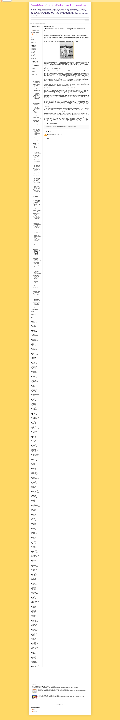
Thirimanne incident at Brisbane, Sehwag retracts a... (36, 137)
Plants (33, 559)
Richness (33, 574)
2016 (33, 54)
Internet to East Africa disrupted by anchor (36, 85)
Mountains (34, 527)
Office (33, 542)
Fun (33, 441)
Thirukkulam (34, 629)
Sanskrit (33, 582)
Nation (33, 536)
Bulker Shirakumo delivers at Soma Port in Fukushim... (36, 176)
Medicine (33, 513)
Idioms (33, 465)
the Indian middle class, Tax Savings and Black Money (36, 187)
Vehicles (33, 651)
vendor (33, 652)
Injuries (33, 468)
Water (33, 657)
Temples (33, 624)
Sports (33, 605)
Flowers (33, 435)
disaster (33, 400)
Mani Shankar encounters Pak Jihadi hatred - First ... (37, 260)
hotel (33, 464)
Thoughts (33, 633)
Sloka (33, 597)
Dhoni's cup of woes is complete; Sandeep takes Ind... (36, 104)
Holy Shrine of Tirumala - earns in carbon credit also (36, 230)
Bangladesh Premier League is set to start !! (36, 265)
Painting (33, 543)
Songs (33, 602)
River (33, 575)
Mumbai (33, 529)
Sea (33, 585)
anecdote (33, 329)
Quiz (33, 568)
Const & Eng (34, 384)
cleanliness (34, 377)
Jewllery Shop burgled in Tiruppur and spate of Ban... (37, 141)
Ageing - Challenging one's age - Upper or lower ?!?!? (36, 239)
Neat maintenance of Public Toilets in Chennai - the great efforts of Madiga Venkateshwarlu (52, 689)
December (35, 61)
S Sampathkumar (36, 30)
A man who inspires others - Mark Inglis (36, 182)
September (35, 65)
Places (33, 557)
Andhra (33, 327)
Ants (33, 334)
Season (33, 587)
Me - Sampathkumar (36, 23)
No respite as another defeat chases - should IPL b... (36, 285)
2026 (33, 39)
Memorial (33, 515)
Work (33, 663)
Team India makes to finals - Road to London (36, 111)
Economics (34, 409)
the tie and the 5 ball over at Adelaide (36, 184)
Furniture (33, 442)
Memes (33, 514)
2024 (33, 42)
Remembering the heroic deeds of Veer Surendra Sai (36, 101)
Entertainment (34, 417)
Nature (33, 537)
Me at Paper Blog (42, 23)
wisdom (33, 661)
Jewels (33, 481)
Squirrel (33, 606)
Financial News (34, 428)
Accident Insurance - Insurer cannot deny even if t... (36, 303)
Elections (33, 412)
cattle (33, 371)
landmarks (34, 488)
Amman (33, 325)
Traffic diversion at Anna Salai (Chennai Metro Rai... (36, 78)
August (34, 67)
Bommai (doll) (34, 354)
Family (33, 422)
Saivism (33, 580)
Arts (33, 338)
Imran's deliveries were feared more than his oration (36, 300)
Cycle (33, 395)
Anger (33, 330)
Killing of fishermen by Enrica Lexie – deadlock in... (37, 123)
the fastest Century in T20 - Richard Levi (36, 159)
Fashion (33, 423)
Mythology (34, 533)
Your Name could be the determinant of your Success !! (36, 194)
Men (33, 518)
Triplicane (34, 643)
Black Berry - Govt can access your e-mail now (37, 150)
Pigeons (33, 556)
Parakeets (34, 545)
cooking (33, 386)
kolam (33, 487)
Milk (33, 519)
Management (34, 504)
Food (33, 436)
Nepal (33, 538)
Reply (48, 138)
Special (33, 603)
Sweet (33, 617)
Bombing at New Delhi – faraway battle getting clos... (37, 190)
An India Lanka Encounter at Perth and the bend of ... (36, 226)
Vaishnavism (34, 647)
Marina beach (34, 505)
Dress (33, 408)
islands (33, 477)
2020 (33, 48)
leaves (33, 491)
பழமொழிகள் (34, 666)
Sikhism (33, 592)
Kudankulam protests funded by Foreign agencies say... (36, 97)
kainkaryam (34, 482)
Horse (33, 463)
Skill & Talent (34, 593)
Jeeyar (33, 479)
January (34, 309)
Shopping (34, 591)
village (33, 654)
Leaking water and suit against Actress (37, 224)
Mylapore (33, 532)
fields (33, 427)
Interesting (34, 474)
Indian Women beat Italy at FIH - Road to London (36, 115)
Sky (32, 594)
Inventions (34, 476)
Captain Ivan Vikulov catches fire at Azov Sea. (37, 236)
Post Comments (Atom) (53, 159)
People (33, 547)
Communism (34, 381)
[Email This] (71, 126)
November (35, 62)
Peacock (33, 546)
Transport (33, 639)
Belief (33, 348)
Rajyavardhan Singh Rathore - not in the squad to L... (37, 146)
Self (33, 588)
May (34, 71)
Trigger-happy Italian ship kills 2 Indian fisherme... (36, 166)
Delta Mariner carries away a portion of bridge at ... (36, 201)
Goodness (34, 455)
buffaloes (33, 359)
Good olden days (35, 454)
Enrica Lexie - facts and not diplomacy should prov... (36, 130)
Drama (33, 405)
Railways (33, 569)
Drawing (33, 407)
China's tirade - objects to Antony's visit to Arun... (36, 108)
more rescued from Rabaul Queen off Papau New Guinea (36, 277)
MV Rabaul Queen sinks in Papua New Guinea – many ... (36, 281)
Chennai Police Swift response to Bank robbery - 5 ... (36, 127)
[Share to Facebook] (74, 126)
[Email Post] (69, 126)
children (33, 375)
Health (33, 458)
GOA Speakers (50, 134)
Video (33, 653)
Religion (33, 573)
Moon (33, 524)
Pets (33, 551)
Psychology (34, 566)
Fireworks (34, 431)
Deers (33, 398)
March (34, 74)
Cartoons (33, 367)
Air (32, 324)
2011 (33, 311)
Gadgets (33, 444)
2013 (33, 58)
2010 (33, 312)
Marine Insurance (35, 506)
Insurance (34, 473)
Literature (33, 497)
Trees (33, 642)
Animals (33, 331)
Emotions (33, 414)
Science (33, 584)
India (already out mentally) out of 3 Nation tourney (36, 94)
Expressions (34, 419)
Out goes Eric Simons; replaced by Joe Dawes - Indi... (37, 173)
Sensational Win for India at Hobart (36, 88)
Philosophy (34, 552)
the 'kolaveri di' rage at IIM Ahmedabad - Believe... (37, 233)
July (34, 68)
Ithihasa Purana (35, 478)
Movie (33, 528)
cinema (33, 376)
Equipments (34, 418)
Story (33, 612)
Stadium (33, 607)
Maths (33, 510)
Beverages (34, 349)
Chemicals (34, 372)
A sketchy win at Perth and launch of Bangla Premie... (36, 221)
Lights (33, 496)
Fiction (33, 426)
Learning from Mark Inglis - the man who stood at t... (36, 179)
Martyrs (33, 509)
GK (32, 451)
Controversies (34, 385)
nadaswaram (34, 534)
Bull (33, 362)
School (33, 583)
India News (34, 467)
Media (33, 511)
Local (33, 499)
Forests (33, 437)
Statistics (33, 610)
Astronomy (34, 339)
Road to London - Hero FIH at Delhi (36, 121)
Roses (33, 578)
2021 (33, 46)
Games (33, 445)
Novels (33, 541)
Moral (33, 525)
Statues (33, 611)
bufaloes (33, 358)
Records (33, 571)
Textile (33, 628)
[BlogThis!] (72, 126)
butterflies (34, 363)
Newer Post (47, 158)
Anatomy (33, 326)
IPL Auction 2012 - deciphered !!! (36, 256)
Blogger (62, 704)
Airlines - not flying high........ (36, 144)
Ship (33, 589)
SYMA (33, 619)
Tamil (33, 620)
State (33, 608)
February (34, 75)
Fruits (33, 440)
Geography (34, 450)
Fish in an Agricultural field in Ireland (36, 294)
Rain (33, 570)
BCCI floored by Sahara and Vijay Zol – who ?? (36, 169)
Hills (33, 459)
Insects (33, 469)
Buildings (33, 361)
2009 (33, 314)
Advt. (33, 320)
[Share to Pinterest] (75, 126)
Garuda (33, 449)
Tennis (33, 625)
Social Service (34, 601)
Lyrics (33, 501)
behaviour (34, 347)
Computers (34, 382)
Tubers (33, 644)
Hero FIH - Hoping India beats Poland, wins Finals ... (37, 118)
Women (33, 662)
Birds (33, 352)
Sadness (33, 579)
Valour (33, 648)
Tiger (33, 634)
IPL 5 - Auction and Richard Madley (36, 263)
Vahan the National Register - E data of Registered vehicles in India (43, 686)
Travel (33, 640)
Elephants (34, 413)
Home (31, 23)
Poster (33, 564)
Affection (33, 321)
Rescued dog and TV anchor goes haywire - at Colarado (36, 197)
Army (33, 336)
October (34, 64)
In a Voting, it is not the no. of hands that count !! (36, 156)
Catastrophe (34, 368)
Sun (33, 616)
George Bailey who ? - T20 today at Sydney (36, 297)
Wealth (33, 658)
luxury (33, 500)
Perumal (33, 550)
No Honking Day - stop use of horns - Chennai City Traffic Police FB (48, 695)
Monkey (33, 522)
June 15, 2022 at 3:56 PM (57, 134)
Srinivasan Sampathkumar (36, 34)
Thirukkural (34, 630)
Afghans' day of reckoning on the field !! (36, 204)
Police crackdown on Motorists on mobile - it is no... (36, 214)
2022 (33, 45)
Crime (33, 390)
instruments (34, 472)
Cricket (33, 389)
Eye (33, 421)
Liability (33, 495)
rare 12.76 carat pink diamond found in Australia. (36, 133)
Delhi (33, 399)
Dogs (33, 403)
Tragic (33, 638)
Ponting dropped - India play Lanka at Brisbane (36, 153)
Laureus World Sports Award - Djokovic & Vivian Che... (36, 211)
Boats (33, 353)
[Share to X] (73, 126)
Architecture (34, 335)
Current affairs (34, 394)
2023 (33, 43)
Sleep (33, 596)
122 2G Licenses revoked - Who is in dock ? (37, 269)
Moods (33, 523)
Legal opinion (34, 492)
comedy (33, 380)
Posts (34, 709)
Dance (33, 396)
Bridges (33, 357)
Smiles (33, 598)
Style (33, 614)
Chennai (33, 373)
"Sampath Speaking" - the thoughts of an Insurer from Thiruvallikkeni (58, 5)
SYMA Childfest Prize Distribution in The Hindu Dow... (36, 250)
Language (34, 490)
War (33, 656)
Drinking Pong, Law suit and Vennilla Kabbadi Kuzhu (36, 217)
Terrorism (33, 626)
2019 (33, 49)
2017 (33, 52)
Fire (33, 430)
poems (33, 560)
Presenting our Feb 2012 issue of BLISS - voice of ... (36, 91)
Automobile (34, 340)
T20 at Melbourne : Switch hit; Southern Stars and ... (37, 273)
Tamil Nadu (34, 621)
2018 (33, 51)
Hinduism (33, 460)
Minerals (33, 520)
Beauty (33, 345)
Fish (33, 432)
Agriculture (34, 322)
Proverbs (33, 565)
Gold (33, 453)
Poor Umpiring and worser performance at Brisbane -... (36, 162)
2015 (33, 55)
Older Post (86, 158)
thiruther (33, 631)
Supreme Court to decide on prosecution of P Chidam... (36, 288)
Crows (33, 391)
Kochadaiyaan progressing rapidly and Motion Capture (37, 243)
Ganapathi (34, 446)
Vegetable (34, 649)
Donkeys (33, 404)
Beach (33, 344)
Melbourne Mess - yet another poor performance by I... (36, 253)
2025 (33, 40)
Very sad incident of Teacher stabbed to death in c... (37, 208)
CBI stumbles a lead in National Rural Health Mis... (36, 82)
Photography (34, 555)
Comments (35, 711)
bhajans (33, 350)
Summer (33, 615)
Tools (33, 635)
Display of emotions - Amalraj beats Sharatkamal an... (36, 307)
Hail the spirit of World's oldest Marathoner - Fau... (36, 247)
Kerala (33, 486)
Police (33, 561)
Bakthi (33, 343)
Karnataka (34, 483)
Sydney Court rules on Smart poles (36, 292)
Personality (34, 548)
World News (34, 665)
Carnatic (33, 366)
